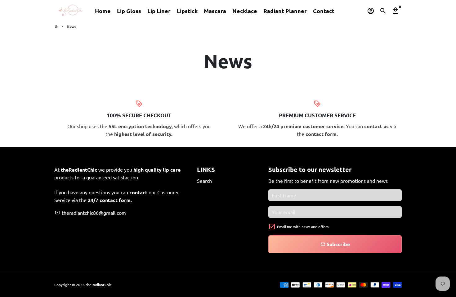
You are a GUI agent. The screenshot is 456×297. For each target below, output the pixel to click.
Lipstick (187, 10)
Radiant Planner (285, 10)
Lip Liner (159, 10)
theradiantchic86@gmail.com (90, 212)
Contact (323, 10)
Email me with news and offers (303, 226)
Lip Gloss (129, 10)
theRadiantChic (99, 284)
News (71, 26)
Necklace (244, 10)
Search (204, 181)
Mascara (215, 10)
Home (103, 10)
